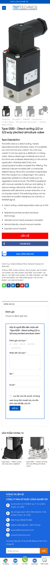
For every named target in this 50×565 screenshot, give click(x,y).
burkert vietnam (19, 270)
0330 (10, 270)
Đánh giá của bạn (18, 340)
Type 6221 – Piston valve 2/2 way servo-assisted (11, 462)
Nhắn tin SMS (44, 564)
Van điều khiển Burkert (24, 277)
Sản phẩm (16, 119)
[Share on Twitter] (13, 285)
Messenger (34, 564)
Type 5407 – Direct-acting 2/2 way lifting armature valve (36, 463)
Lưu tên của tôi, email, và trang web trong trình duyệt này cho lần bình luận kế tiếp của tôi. (24, 399)
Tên (11, 373)
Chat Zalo (15, 564)
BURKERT (26, 119)
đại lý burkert (31, 270)
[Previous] (6, 60)
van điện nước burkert (16, 275)
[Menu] (4, 8)
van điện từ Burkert (33, 275)
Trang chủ (6, 119)
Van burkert (37, 272)
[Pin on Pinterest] (22, 285)
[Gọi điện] (25, 559)
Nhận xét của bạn (17, 353)
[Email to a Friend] (18, 285)
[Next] (44, 60)
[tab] (25, 303)
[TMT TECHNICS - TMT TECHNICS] (25, 8)
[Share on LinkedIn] (27, 285)
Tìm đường (6, 564)
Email (12, 385)
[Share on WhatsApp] (4, 285)
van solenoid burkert (15, 280)
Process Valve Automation (26, 122)
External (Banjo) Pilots (19, 264)
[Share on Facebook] (9, 285)
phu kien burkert (17, 272)
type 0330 (28, 272)
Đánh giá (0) (9, 304)
